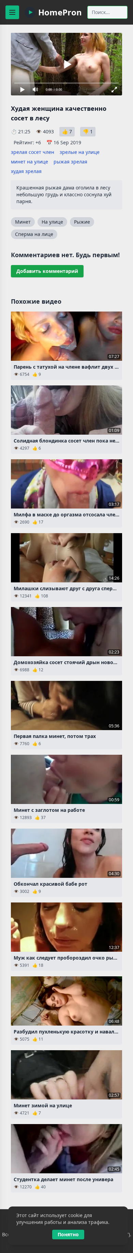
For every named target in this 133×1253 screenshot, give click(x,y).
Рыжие (82, 222)
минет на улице (29, 161)
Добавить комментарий (47, 271)
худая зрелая (26, 171)
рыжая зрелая (70, 161)
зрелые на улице (80, 152)
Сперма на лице (34, 234)
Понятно (68, 1234)
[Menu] (12, 12)
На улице (52, 222)
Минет (23, 222)
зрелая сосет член (32, 152)
